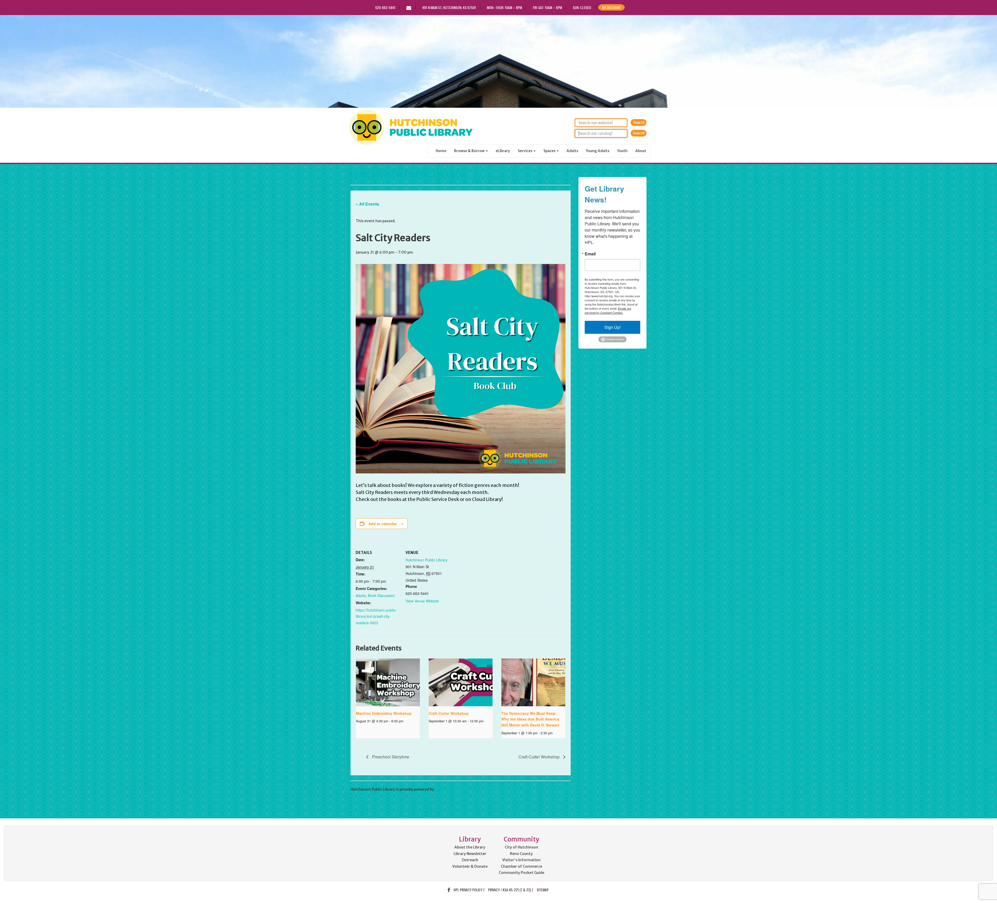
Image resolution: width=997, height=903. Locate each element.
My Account (611, 7)
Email (590, 254)
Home (441, 150)
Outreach (470, 860)
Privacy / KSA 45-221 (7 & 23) (509, 889)
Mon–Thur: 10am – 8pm (504, 7)
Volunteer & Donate (470, 866)
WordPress (444, 789)
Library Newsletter (470, 853)
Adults (572, 150)
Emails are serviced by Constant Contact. (608, 310)
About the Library (469, 847)
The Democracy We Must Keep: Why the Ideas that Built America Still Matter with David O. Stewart (530, 719)
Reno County (521, 853)
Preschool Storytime (390, 757)
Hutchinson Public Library (407, 174)
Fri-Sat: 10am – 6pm (547, 7)
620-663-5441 (385, 7)
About (640, 150)
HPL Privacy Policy (468, 889)
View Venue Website (422, 600)
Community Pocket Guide (521, 872)
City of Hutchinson (521, 847)
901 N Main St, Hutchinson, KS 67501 (449, 7)
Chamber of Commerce (521, 866)
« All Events (367, 204)
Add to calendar (382, 523)
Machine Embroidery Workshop (384, 713)
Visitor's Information (521, 860)
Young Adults (597, 150)
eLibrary (503, 150)
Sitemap (543, 889)
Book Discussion (381, 595)
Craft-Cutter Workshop (449, 713)
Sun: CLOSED (582, 7)
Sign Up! (612, 327)
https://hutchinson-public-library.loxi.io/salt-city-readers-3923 (376, 616)
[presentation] (388, 682)
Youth (622, 150)
